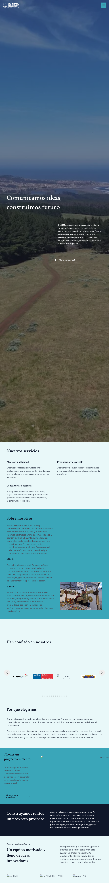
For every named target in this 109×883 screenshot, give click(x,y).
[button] (42, 696)
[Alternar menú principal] (103, 5)
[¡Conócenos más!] (64, 259)
